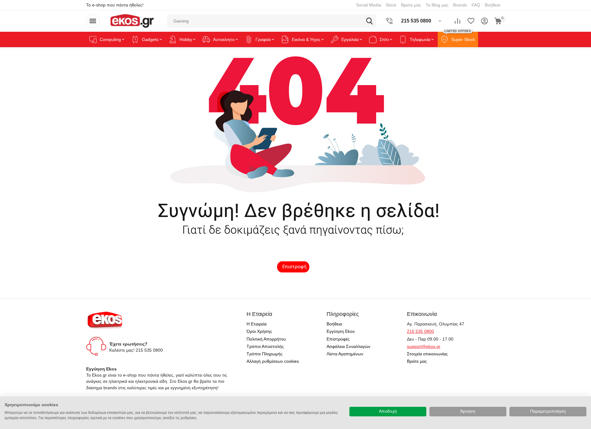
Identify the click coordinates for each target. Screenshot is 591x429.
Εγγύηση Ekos (341, 331)
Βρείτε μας (411, 4)
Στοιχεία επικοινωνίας (427, 353)
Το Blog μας (437, 4)
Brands (460, 4)
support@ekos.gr (423, 346)
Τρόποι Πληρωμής (265, 353)
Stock (391, 4)
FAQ (476, 4)
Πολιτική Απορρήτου (266, 339)
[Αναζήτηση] (369, 21)
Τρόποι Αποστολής (265, 346)
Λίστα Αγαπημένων (345, 353)
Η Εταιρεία (257, 323)
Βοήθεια (492, 4)
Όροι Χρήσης (259, 331)
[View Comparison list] (457, 21)
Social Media (368, 4)
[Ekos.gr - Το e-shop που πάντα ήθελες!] (132, 20)
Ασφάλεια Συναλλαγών (348, 346)
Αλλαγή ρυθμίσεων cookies (273, 361)
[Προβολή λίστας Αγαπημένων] (471, 21)
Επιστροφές (338, 339)
